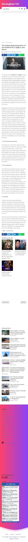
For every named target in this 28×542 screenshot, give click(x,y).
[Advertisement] (14, 28)
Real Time (10, 521)
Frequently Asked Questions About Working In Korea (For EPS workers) (18, 346)
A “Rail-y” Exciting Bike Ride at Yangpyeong (17, 397)
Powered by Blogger (9, 443)
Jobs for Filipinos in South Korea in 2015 (17, 339)
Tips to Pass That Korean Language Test (17, 385)
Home (6, 534)
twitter (22, 9)
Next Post (23, 302)
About (11, 534)
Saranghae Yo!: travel (14, 505)
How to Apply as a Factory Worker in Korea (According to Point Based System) (17, 332)
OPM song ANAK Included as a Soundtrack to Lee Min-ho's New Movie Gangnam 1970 (7, 254)
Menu (7, 9)
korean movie (10, 230)
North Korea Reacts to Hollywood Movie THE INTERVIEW (20, 252)
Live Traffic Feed (10, 484)
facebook (19, 9)
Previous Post (5, 302)
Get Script (5, 521)
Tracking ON (15, 521)
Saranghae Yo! (11, 487)
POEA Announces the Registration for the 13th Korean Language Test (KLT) (18, 354)
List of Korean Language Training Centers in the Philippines (17, 378)
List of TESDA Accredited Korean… (10, 516)
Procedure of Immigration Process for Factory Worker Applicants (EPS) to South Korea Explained (17, 370)
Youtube (24, 9)
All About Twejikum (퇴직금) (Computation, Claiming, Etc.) (17, 361)
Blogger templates (14, 538)
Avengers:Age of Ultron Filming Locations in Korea (7, 273)
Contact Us (18, 534)
